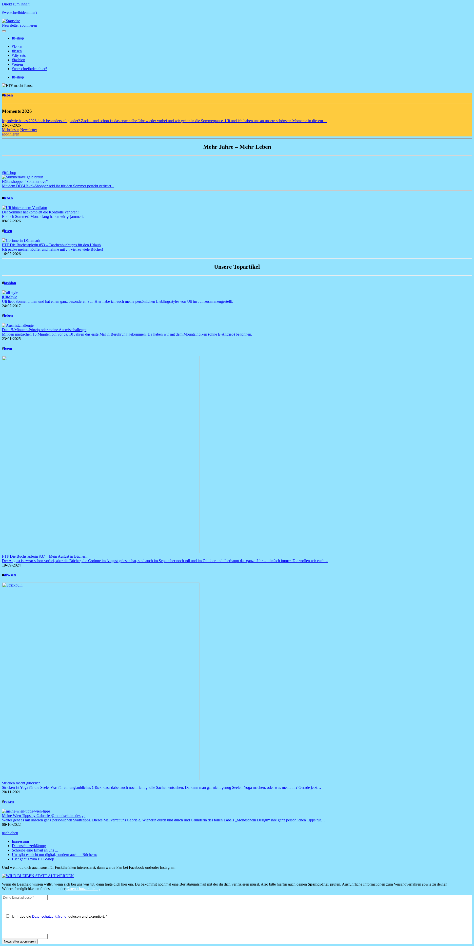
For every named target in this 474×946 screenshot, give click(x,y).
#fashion (18, 60)
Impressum (20, 841)
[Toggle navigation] (4, 31)
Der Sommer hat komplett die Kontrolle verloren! (40, 212)
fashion (10, 283)
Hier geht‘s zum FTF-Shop (33, 859)
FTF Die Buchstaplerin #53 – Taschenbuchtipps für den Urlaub (51, 245)
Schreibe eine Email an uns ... (35, 850)
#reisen (17, 64)
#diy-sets (19, 55)
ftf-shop (18, 38)
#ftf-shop (9, 172)
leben (8, 95)
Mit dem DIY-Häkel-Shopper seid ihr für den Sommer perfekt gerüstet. (58, 186)
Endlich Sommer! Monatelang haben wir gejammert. (43, 216)
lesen (8, 231)
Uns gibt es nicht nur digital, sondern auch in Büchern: (54, 854)
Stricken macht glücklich (21, 783)
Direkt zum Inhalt (15, 4)
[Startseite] (11, 21)
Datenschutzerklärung (29, 846)
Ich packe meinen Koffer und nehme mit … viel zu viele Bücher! (52, 249)
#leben (17, 46)
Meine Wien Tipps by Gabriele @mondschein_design (43, 816)
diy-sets (10, 575)
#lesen (17, 51)
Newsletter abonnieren (19, 25)
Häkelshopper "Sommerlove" (25, 181)
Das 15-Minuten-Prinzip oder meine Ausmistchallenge (44, 330)
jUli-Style (9, 297)
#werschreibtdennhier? (19, 12)
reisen (9, 801)
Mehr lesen (10, 130)
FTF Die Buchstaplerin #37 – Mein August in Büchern (44, 556)
